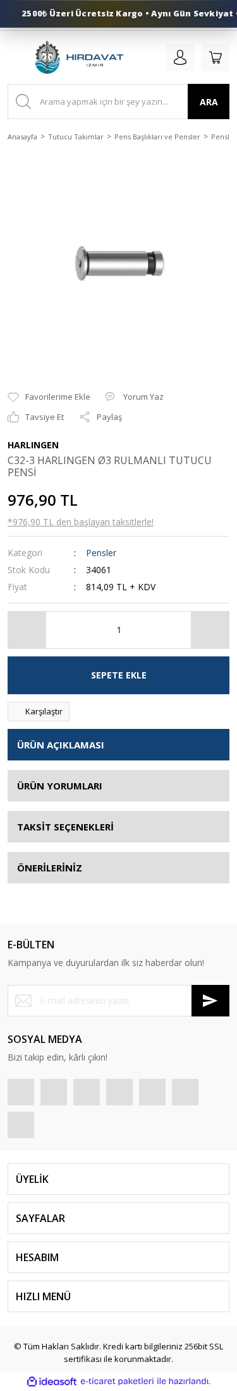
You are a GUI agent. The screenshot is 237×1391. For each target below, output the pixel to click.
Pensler (101, 553)
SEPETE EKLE (119, 675)
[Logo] (78, 57)
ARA (209, 102)
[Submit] (210, 1000)
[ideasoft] (52, 1381)
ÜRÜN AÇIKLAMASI (60, 744)
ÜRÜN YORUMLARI (59, 785)
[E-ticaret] (117, 1381)
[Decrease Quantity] (27, 630)
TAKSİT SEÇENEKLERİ (65, 826)
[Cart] (215, 57)
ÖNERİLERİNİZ (49, 867)
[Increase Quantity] (210, 630)
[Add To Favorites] (49, 397)
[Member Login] (180, 57)
